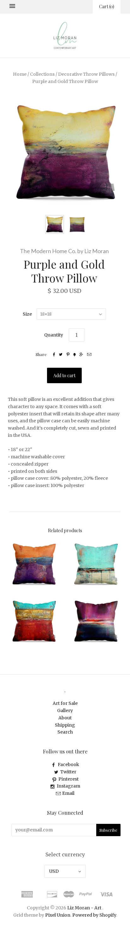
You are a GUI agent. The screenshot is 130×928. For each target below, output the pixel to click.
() (106, 6)
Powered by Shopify (94, 915)
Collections (42, 74)
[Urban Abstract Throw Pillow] (96, 564)
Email (68, 793)
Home (20, 74)
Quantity (53, 335)
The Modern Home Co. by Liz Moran (64, 250)
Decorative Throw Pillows (86, 74)
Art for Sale (65, 703)
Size (27, 314)
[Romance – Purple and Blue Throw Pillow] (96, 621)
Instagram (68, 786)
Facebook (68, 764)
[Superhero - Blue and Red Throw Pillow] (34, 621)
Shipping (65, 725)
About (65, 718)
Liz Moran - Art (84, 908)
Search (65, 732)
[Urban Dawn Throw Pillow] (34, 564)
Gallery (65, 710)
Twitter (68, 772)
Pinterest (68, 779)
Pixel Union (57, 915)
